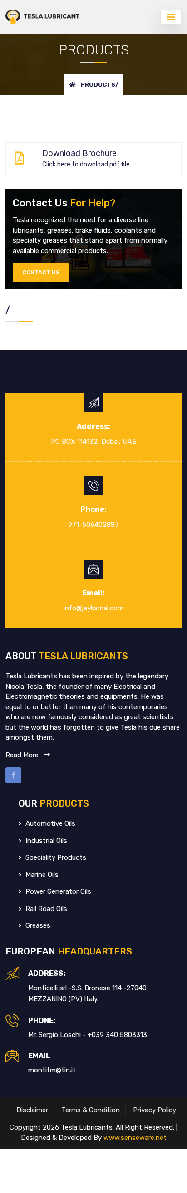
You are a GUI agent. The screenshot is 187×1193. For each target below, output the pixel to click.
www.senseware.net (135, 1138)
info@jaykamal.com (93, 608)
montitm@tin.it (52, 1070)
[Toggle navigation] (171, 17)
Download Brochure (86, 158)
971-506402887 (93, 525)
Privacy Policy (154, 1110)
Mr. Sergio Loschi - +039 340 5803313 (87, 1035)
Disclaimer (32, 1110)
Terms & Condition (90, 1110)
